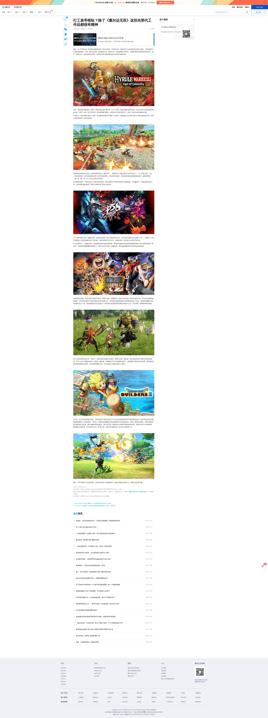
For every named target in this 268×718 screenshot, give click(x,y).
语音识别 (198, 697)
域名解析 (168, 693)
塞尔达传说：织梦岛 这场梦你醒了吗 (88, 636)
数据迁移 (198, 702)
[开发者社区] (18, 7)
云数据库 (154, 693)
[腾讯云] (6, 7)
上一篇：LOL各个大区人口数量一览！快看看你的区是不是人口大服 (92, 503)
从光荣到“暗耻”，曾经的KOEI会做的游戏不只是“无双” (93, 559)
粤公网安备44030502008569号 (154, 712)
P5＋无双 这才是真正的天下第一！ (87, 527)
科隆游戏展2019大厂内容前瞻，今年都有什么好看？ (93, 591)
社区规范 (163, 668)
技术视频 (63, 676)
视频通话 (139, 697)
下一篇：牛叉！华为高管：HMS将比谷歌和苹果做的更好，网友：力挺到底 (94, 505)
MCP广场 (48, 12)
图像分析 (154, 697)
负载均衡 (95, 702)
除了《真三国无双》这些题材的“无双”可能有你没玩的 (93, 572)
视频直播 (198, 693)
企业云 (109, 697)
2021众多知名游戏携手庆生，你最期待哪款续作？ (92, 578)
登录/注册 (259, 7)
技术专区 (63, 684)
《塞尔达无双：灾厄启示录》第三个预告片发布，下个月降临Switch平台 (99, 623)
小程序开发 (169, 702)
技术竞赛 (96, 676)
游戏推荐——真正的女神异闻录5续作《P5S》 (91, 565)
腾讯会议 (95, 697)
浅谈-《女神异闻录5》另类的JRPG (87, 642)
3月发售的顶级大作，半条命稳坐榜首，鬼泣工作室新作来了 (95, 597)
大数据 (153, 702)
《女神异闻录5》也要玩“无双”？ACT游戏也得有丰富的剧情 (95, 533)
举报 (153, 28)
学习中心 (63, 679)
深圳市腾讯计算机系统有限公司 (113, 712)
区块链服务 (111, 693)
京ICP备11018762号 (149, 714)
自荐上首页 (97, 673)
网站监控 (183, 702)
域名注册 (80, 693)
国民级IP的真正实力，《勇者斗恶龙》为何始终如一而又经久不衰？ (98, 604)
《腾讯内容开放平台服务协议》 (138, 491)
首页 (3, 12)
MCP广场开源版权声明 (167, 679)
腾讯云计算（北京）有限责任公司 (122, 714)
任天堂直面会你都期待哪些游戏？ (87, 610)
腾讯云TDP (131, 676)
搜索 (247, 12)
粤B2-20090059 (138, 712)
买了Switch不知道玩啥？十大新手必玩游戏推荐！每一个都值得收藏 (98, 584)
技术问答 (63, 670)
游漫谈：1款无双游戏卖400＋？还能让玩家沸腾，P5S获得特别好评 (98, 521)
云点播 (139, 702)
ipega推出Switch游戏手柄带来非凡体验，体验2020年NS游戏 (96, 616)
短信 (109, 702)
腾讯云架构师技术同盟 (134, 670)
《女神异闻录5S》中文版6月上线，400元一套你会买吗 (94, 546)
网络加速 (139, 693)
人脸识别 (80, 697)
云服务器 (95, 693)
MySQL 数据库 (170, 697)
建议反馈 (240, 7)
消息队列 (124, 693)
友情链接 (163, 676)
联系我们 (163, 673)
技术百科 (63, 681)
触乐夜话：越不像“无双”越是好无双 (87, 540)
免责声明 (163, 670)
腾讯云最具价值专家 (133, 668)
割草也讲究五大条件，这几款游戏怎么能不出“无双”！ (93, 552)
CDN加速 (125, 697)
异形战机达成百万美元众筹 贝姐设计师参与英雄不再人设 (94, 629)
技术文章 (63, 668)
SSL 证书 (183, 697)
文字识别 (124, 702)
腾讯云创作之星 (132, 673)
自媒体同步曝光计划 (100, 668)
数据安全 (80, 702)
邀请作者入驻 (98, 670)
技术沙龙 (63, 673)
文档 (233, 7)
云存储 (183, 693)
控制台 (247, 7)
